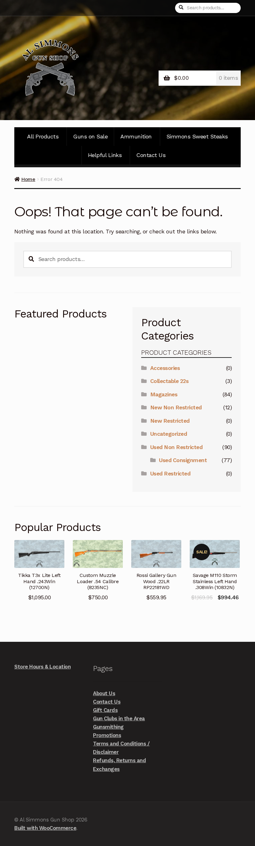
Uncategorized (168, 434)
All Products (42, 136)
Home (28, 179)
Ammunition (135, 136)
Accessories (165, 368)
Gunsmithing (108, 727)
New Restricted (170, 421)
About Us (104, 693)
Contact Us (150, 155)
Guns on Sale (90, 136)
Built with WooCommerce (45, 828)
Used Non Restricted (176, 447)
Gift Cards (105, 710)
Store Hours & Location (42, 667)
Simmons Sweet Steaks (197, 136)
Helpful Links (105, 155)
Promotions (107, 735)
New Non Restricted (176, 407)
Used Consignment (183, 460)
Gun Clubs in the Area (119, 718)
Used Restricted (170, 473)
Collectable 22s (169, 381)
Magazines (164, 394)
